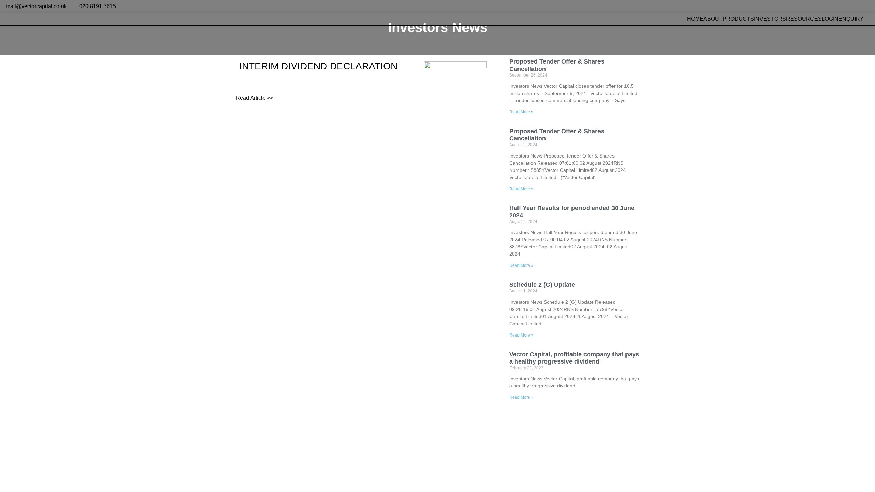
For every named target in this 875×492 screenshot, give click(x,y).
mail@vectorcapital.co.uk (36, 6)
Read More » (521, 112)
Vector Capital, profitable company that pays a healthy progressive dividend (574, 358)
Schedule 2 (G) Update (542, 284)
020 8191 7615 (97, 6)
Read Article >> (254, 98)
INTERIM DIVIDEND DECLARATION (318, 66)
